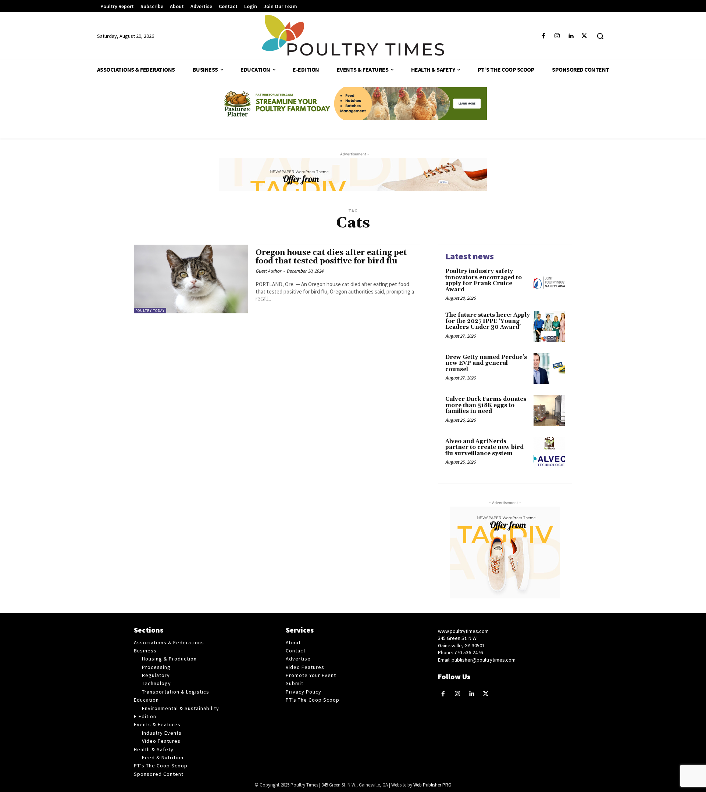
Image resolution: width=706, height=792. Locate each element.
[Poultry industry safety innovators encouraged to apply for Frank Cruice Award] (549, 282)
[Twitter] (584, 36)
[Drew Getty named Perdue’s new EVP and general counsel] (549, 368)
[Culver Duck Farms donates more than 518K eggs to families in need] (549, 410)
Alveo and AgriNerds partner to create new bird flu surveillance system (484, 447)
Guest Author (268, 271)
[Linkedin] (571, 36)
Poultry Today (150, 310)
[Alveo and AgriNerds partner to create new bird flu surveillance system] (549, 452)
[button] (600, 36)
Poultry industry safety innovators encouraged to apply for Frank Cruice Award (483, 280)
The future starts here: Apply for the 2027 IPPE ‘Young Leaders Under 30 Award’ (487, 321)
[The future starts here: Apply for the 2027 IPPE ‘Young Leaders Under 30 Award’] (549, 326)
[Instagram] (557, 36)
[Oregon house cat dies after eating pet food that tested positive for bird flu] (191, 279)
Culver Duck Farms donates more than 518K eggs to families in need (485, 405)
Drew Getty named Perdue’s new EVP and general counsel (486, 363)
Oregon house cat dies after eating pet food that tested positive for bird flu (331, 257)
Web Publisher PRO (432, 785)
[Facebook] (543, 36)
